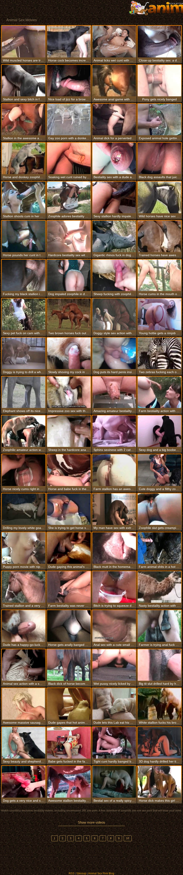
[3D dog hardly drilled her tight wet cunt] (159, 743)
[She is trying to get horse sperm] (69, 509)
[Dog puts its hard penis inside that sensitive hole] (114, 353)
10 (127, 838)
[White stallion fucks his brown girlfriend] (159, 704)
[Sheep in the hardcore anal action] (69, 431)
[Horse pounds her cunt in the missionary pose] (23, 236)
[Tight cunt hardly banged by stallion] (114, 743)
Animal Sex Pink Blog (101, 873)
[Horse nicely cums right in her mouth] (23, 470)
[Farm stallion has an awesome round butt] (114, 470)
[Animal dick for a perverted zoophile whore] (114, 119)
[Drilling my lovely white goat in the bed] (23, 509)
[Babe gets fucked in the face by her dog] (69, 743)
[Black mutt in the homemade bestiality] (114, 548)
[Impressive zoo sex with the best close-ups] (69, 392)
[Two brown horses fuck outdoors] (69, 314)
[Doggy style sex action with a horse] (114, 314)
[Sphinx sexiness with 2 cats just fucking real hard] (114, 431)
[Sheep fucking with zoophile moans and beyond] (114, 275)
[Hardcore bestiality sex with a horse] (69, 236)
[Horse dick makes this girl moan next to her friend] (159, 781)
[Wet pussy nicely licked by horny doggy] (114, 665)
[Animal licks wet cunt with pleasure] (114, 41)
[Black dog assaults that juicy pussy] (159, 158)
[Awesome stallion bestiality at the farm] (69, 781)
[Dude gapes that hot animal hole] (69, 704)
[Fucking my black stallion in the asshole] (23, 275)
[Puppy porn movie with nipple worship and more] (23, 548)
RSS (71, 873)
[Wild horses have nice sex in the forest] (159, 197)
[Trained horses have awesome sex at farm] (159, 236)
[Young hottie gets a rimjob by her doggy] (159, 314)
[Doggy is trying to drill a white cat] (23, 353)
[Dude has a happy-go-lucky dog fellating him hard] (23, 626)
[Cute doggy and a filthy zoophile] (159, 470)
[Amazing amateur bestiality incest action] (114, 392)
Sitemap (81, 873)
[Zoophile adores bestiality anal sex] (69, 197)
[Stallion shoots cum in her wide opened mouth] (23, 197)
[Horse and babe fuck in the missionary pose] (69, 470)
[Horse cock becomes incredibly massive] (69, 41)
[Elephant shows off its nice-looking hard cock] (23, 392)
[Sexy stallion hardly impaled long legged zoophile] (114, 197)
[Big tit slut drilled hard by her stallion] (159, 665)
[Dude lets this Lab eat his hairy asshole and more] (114, 704)
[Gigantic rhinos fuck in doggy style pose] (114, 236)
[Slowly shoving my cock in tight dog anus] (69, 353)
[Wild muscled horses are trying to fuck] (23, 41)
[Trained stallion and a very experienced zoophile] (23, 587)
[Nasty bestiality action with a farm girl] (159, 587)
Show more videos (91, 822)
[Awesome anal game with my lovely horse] (114, 80)
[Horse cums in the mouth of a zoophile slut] (159, 275)
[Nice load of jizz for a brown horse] (69, 80)
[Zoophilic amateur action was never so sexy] (23, 431)
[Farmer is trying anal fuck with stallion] (159, 626)
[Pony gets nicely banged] (159, 80)
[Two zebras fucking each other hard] (159, 353)
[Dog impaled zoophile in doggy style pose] (69, 275)
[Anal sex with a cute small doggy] (114, 626)
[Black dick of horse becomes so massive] (69, 665)
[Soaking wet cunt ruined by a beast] (69, 158)
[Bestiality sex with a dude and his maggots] (114, 158)
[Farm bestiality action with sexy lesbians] (159, 392)
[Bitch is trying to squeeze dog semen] (114, 587)
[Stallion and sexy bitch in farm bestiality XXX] (23, 80)
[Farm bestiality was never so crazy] (69, 587)
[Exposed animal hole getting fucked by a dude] (159, 119)
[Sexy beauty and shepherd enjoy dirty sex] (23, 743)
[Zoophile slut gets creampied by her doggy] (159, 509)
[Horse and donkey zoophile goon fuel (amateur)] (23, 158)
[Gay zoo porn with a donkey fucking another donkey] (69, 119)
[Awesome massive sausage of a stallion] (23, 704)
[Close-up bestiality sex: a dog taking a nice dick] (159, 41)
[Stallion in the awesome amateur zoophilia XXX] (23, 119)
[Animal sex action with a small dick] (23, 665)
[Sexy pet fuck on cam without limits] (23, 314)
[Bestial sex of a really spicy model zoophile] (114, 781)
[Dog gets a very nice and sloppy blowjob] (23, 781)
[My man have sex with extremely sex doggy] (114, 509)
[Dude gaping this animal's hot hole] (69, 548)
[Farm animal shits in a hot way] (159, 548)
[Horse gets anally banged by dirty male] (69, 626)
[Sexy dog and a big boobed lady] (159, 431)
